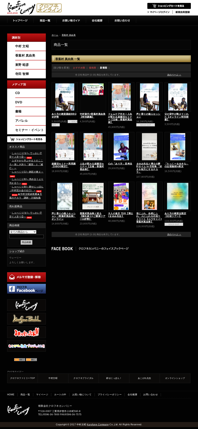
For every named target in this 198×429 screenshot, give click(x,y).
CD (17, 93)
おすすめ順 (79, 67)
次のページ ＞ (174, 75)
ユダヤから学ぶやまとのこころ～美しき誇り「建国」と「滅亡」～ (26, 164)
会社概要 (132, 394)
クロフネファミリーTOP (22, 378)
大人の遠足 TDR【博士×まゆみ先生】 (120, 214)
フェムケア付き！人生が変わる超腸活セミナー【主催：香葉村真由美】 (120, 118)
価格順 (92, 67)
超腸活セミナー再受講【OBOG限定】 (64, 165)
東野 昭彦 (22, 64)
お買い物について (82, 394)
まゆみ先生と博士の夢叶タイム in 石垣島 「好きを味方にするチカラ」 (149, 167)
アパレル (21, 120)
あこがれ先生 (144, 378)
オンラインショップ (175, 378)
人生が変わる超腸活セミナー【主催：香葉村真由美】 (92, 166)
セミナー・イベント (29, 130)
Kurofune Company (98, 424)
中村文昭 (53, 378)
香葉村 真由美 (69, 35)
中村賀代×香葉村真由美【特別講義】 (92, 115)
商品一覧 (25, 394)
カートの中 (60, 394)
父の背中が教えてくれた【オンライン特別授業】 (177, 117)
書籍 (18, 111)
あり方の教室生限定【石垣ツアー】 (175, 214)
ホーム (55, 35)
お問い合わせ (150, 394)
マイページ (42, 394)
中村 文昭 (22, 46)
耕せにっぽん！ (114, 378)
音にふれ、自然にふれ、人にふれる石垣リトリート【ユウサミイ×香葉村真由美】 (149, 217)
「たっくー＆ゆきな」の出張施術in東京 (177, 165)
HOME (11, 394)
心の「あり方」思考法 (120, 163)
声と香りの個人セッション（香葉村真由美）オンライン (64, 216)
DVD (18, 102)
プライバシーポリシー (110, 394)
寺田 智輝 (22, 73)
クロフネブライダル (83, 378)
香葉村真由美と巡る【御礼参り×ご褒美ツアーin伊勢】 (92, 216)
